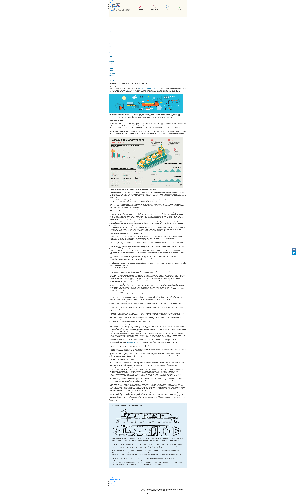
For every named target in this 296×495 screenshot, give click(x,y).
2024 (110, 22)
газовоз (124, 301)
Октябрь (111, 75)
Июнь (111, 66)
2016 (110, 41)
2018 (110, 36)
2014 (110, 46)
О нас (111, 483)
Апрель (111, 61)
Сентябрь (112, 73)
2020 (110, 32)
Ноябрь (111, 78)
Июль (111, 68)
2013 (110, 48)
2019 (110, 34)
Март (110, 58)
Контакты (112, 12)
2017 (110, 39)
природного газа (131, 342)
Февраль (111, 56)
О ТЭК (111, 1)
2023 (110, 24)
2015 (110, 43)
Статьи (111, 2)
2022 (110, 27)
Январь (111, 54)
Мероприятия (113, 8)
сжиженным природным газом (147, 88)
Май (110, 63)
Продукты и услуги (114, 479)
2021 (110, 29)
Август (111, 70)
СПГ (128, 90)
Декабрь (111, 80)
